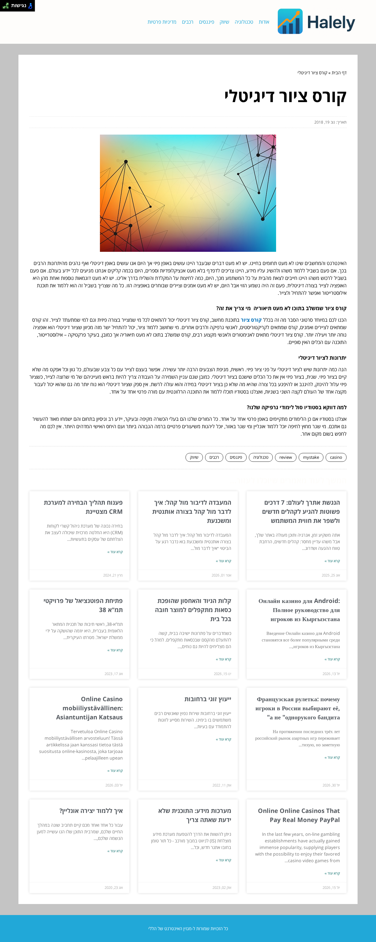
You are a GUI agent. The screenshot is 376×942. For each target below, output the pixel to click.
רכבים (188, 21)
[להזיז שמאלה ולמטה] (4, 7)
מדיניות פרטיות (162, 21)
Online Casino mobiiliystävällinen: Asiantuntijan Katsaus (89, 708)
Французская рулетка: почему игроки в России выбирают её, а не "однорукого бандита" (297, 708)
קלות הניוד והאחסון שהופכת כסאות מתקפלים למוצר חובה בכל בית (193, 609)
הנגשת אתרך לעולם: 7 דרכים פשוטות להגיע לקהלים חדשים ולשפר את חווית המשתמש (301, 511)
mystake (311, 457)
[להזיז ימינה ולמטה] (7, 7)
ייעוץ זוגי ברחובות (207, 699)
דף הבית (339, 73)
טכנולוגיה (244, 21)
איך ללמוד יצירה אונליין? (91, 810)
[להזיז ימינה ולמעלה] (7, 4)
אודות (264, 21)
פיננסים (206, 21)
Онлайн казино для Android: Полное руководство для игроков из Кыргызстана (299, 609)
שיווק (224, 21)
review (285, 457)
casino (336, 457)
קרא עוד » (332, 560)
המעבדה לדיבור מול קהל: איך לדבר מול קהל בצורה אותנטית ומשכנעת (191, 511)
